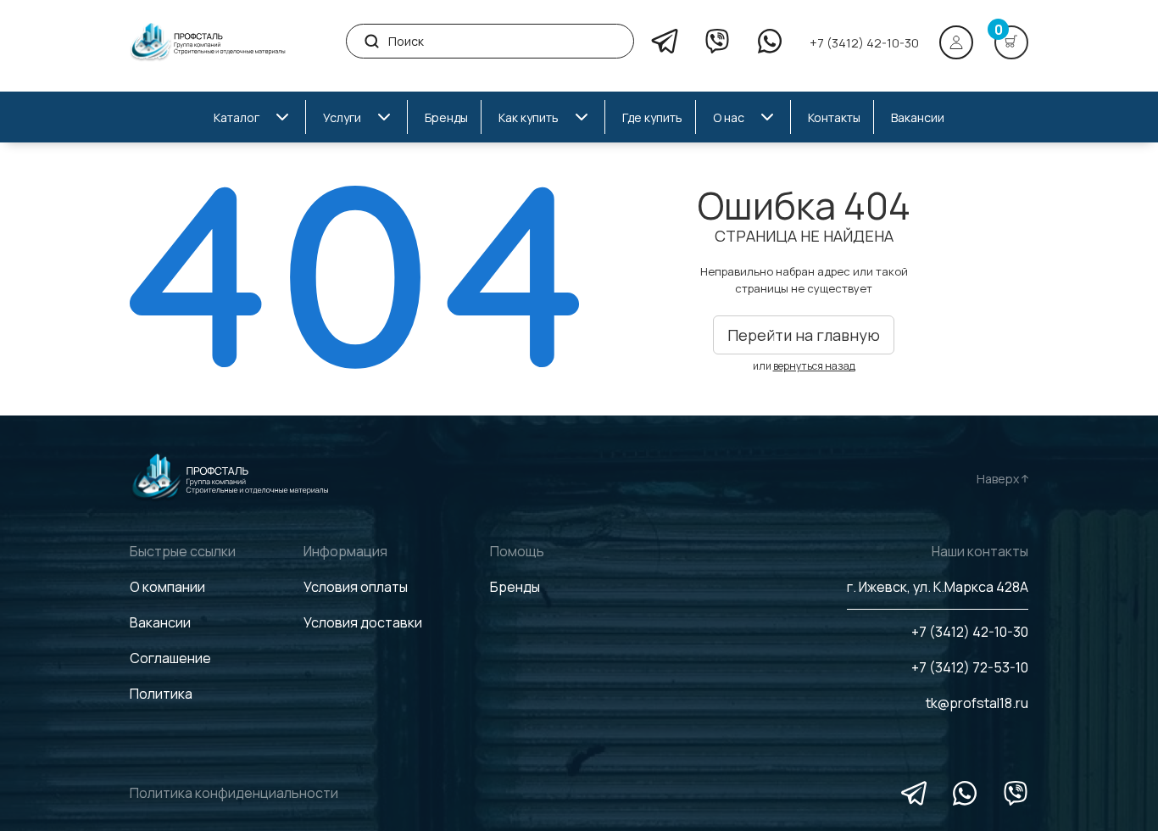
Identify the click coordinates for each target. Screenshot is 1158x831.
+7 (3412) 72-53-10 (969, 667)
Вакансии (160, 622)
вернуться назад (814, 366)
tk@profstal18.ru (977, 703)
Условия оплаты (355, 586)
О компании (167, 586)
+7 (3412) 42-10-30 (864, 43)
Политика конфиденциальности (234, 793)
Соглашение (170, 658)
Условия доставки (362, 622)
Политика (161, 693)
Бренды (515, 586)
